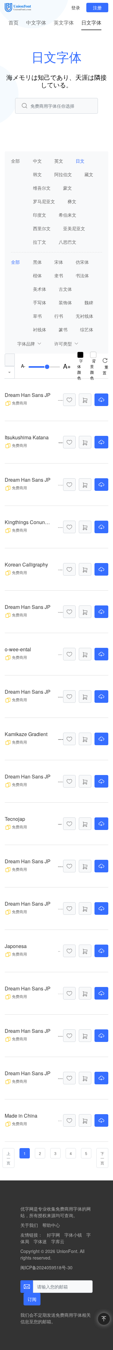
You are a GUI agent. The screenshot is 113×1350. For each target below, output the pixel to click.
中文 (37, 161)
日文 (80, 161)
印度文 (39, 215)
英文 (58, 161)
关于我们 (29, 1225)
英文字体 (64, 22)
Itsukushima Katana (27, 437)
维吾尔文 (42, 188)
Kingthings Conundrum (28, 522)
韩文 (37, 174)
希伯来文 (67, 215)
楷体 (37, 275)
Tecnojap (15, 818)
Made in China (21, 1115)
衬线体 (39, 329)
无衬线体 (84, 316)
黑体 (37, 262)
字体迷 (40, 1241)
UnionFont (66, 1251)
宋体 (58, 262)
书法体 (82, 275)
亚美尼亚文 (74, 228)
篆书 (63, 329)
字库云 (57, 1241)
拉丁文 (39, 242)
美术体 (39, 289)
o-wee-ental (18, 649)
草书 (37, 316)
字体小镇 (73, 1235)
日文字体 (91, 22)
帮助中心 (51, 1225)
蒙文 (67, 188)
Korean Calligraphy (26, 564)
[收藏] (69, 399)
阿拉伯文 (63, 174)
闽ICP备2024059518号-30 (46, 1267)
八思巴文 (67, 242)
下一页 (102, 1158)
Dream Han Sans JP (28, 394)
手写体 (39, 302)
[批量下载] (85, 399)
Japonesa (16, 946)
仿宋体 (82, 262)
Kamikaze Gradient (26, 734)
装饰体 (65, 302)
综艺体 (86, 329)
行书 (58, 316)
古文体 (65, 289)
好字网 (53, 1235)
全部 (15, 161)
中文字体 (36, 22)
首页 (13, 22)
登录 (75, 7)
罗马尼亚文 (44, 201)
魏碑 (88, 302)
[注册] (97, 7)
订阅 (32, 1299)
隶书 (58, 275)
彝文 (71, 201)
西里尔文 (42, 228)
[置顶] (104, 1319)
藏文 (88, 174)
